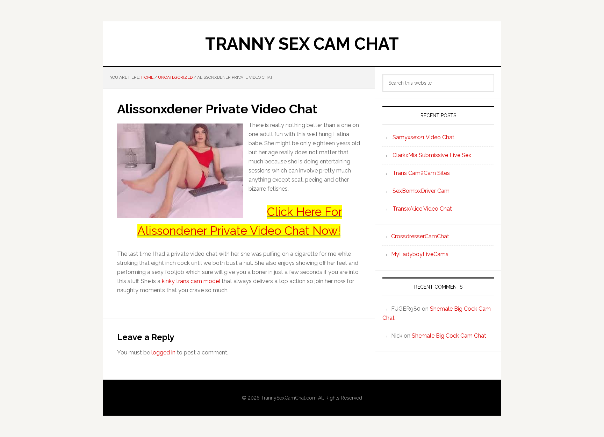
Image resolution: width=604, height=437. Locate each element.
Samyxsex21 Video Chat (423, 137)
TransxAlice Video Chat (422, 208)
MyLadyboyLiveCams (419, 254)
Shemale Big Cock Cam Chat (449, 335)
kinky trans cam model (191, 281)
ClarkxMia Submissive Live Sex (432, 155)
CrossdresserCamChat (420, 236)
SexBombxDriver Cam (421, 191)
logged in (163, 352)
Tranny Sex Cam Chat (302, 44)
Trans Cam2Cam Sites (421, 173)
